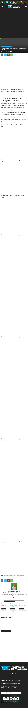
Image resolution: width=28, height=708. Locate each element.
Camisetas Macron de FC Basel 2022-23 (23, 610)
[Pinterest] (8, 55)
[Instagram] (13, 597)
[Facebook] (2, 55)
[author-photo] (14, 586)
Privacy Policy (18, 687)
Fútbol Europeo (8, 46)
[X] (5, 55)
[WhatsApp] (11, 55)
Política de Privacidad (13, 687)
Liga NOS (5, 575)
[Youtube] (18, 674)
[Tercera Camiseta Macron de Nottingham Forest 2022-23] (14, 606)
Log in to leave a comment (6, 619)
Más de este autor (19, 601)
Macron (9, 575)
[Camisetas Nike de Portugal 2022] (5, 606)
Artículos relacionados (9, 601)
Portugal (14, 575)
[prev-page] (13, 614)
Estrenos (2, 46)
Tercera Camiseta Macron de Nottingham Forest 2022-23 (14, 611)
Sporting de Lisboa (20, 575)
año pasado (8, 109)
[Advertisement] (14, 23)
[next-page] (14, 614)
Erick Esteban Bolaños (14, 591)
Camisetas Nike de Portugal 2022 (4, 610)
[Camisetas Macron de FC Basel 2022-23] (23, 606)
